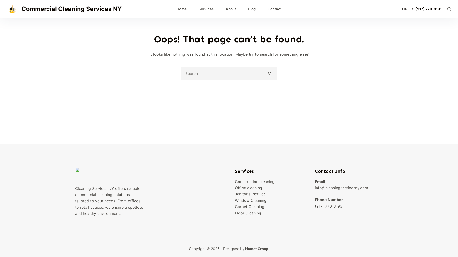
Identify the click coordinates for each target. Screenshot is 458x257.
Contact (275, 9)
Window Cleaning (250, 200)
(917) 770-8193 (429, 9)
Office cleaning (248, 187)
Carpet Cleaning (249, 206)
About (231, 9)
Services (206, 9)
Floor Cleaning (248, 213)
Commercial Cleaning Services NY (71, 8)
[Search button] (269, 73)
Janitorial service (250, 194)
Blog (252, 9)
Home (182, 9)
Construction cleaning (255, 181)
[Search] (449, 9)
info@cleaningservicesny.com (341, 187)
